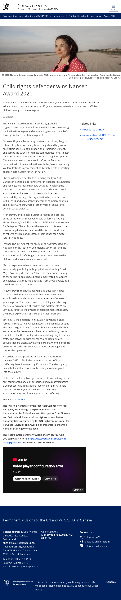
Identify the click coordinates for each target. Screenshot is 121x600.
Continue (111, 582)
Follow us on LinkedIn (96, 546)
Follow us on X (92, 537)
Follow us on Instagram (97, 541)
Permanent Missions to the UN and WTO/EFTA (25, 16)
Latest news (58, 16)
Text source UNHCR (93, 129)
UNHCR (21, 399)
